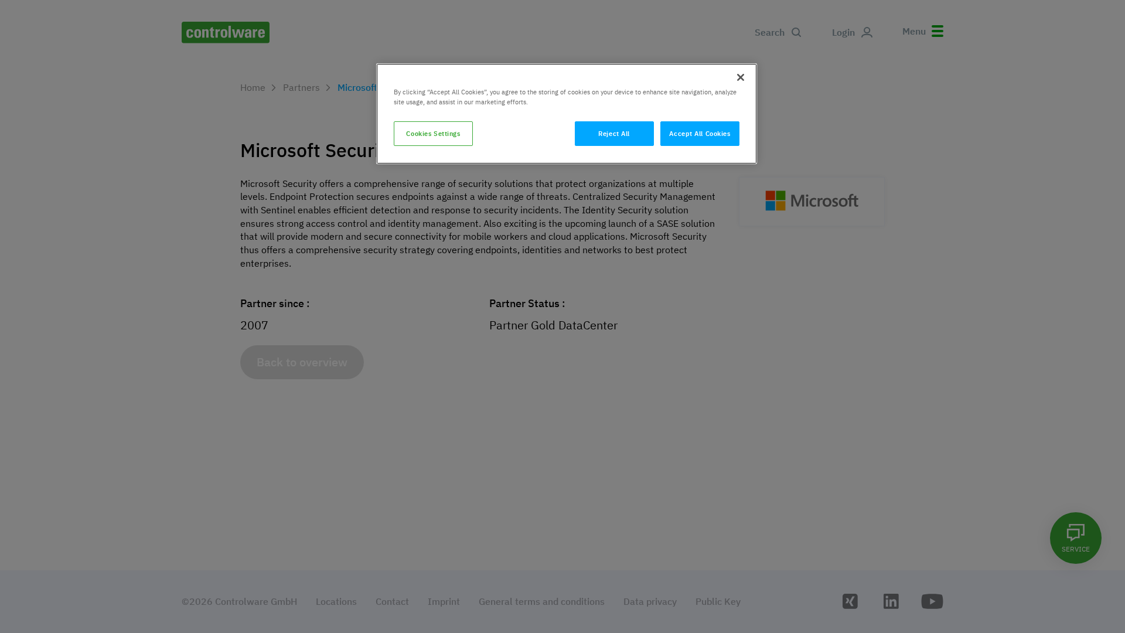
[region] (566, 113)
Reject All (614, 133)
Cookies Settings (433, 133)
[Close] (741, 77)
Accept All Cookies (699, 133)
